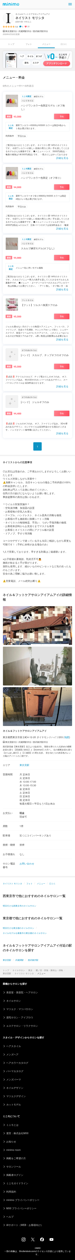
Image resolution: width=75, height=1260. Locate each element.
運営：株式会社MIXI (17, 1133)
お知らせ (11, 1141)
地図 (66, 737)
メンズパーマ (13, 1079)
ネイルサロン (18, 970)
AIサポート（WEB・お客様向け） (24, 1225)
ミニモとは (12, 1124)
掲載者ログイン (14, 1175)
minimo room (13, 1150)
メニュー (41, 883)
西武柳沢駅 (33, 959)
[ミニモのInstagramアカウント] (23, 1240)
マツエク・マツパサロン (19, 1009)
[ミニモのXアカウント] (33, 1240)
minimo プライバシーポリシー (22, 1200)
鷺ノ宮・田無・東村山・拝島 (49, 970)
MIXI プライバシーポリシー (21, 1208)
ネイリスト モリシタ (24, 973)
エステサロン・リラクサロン (22, 1025)
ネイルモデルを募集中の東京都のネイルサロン (25, 932)
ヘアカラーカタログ (17, 1062)
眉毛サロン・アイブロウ (19, 1017)
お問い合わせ (27, 863)
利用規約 (11, 1191)
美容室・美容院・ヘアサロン (22, 992)
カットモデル (13, 1104)
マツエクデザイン (16, 1096)
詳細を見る (62, 158)
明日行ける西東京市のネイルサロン (19, 905)
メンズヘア (12, 1054)
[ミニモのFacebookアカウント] (42, 1240)
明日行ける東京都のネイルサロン (18, 927)
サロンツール (13, 1166)
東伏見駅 (7, 973)
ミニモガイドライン (17, 1183)
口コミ (64, 43)
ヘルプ (10, 1216)
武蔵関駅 (19, 959)
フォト (29, 43)
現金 (22, 813)
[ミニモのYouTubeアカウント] (51, 1240)
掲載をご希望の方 (16, 1158)
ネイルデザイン (14, 1087)
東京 (30, 970)
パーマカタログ (14, 1071)
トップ (6, 970)
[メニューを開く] (70, 4)
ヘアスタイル (13, 1046)
